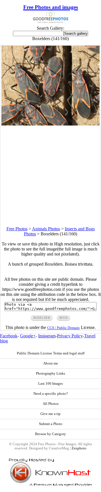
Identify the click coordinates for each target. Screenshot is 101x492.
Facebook (8, 335)
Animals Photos (46, 228)
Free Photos (16, 228)
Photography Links (50, 373)
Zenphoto (79, 448)
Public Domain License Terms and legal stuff (50, 353)
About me (50, 363)
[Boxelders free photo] (50, 124)
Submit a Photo (50, 424)
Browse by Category (50, 434)
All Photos (51, 404)
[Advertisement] (50, 176)
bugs (63, 317)
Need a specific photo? (50, 394)
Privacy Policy (70, 335)
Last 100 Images (50, 384)
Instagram (47, 335)
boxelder (41, 317)
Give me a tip (50, 414)
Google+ (28, 335)
